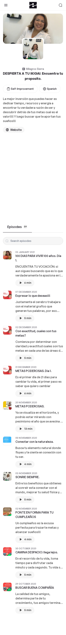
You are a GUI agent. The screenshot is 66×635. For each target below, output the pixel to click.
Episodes (17, 227)
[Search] (60, 5)
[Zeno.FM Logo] (33, 5)
